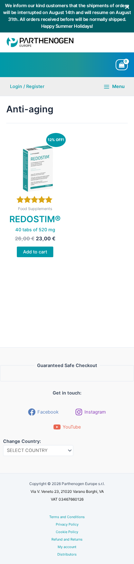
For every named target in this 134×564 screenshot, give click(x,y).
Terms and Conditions (67, 517)
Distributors (67, 554)
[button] (27, 86)
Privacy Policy (67, 524)
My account (67, 547)
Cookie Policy (67, 532)
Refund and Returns (67, 539)
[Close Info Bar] (127, 7)
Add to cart (35, 252)
